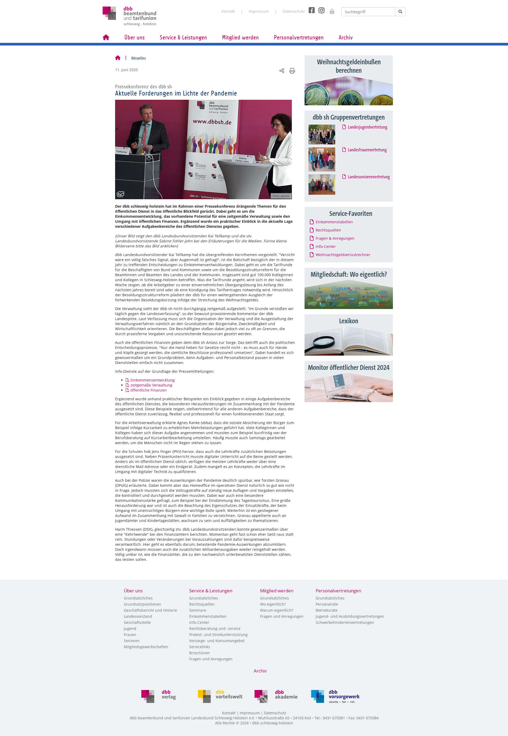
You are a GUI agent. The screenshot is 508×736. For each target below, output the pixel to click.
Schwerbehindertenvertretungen (345, 622)
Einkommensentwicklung (152, 380)
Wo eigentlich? (273, 604)
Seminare (197, 610)
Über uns (134, 37)
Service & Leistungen (183, 37)
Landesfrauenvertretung (367, 150)
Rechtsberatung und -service (215, 628)
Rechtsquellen (202, 604)
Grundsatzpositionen (142, 604)
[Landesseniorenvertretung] (327, 184)
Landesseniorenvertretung (369, 177)
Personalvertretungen (299, 37)
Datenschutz (294, 11)
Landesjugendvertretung (367, 127)
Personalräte (327, 604)
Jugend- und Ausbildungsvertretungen (350, 616)
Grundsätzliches (203, 598)
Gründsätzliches (138, 598)
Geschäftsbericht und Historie (150, 610)
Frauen (130, 634)
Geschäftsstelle (137, 622)
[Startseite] (117, 58)
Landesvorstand (138, 616)
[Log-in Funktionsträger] (329, 10)
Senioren (132, 640)
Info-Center (199, 622)
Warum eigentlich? (276, 610)
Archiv (346, 37)
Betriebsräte (327, 610)
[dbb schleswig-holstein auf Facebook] (310, 10)
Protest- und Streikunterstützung (218, 634)
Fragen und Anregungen (211, 658)
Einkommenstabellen (207, 616)
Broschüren (199, 652)
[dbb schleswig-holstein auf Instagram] (319, 10)
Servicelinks (199, 646)
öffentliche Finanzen (148, 390)
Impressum (259, 11)
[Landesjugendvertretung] (327, 134)
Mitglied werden (240, 37)
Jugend (130, 628)
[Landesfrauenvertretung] (327, 159)
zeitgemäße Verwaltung (151, 385)
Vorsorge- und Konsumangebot (216, 640)
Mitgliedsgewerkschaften (146, 646)
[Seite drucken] (291, 70)
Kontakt (228, 11)
